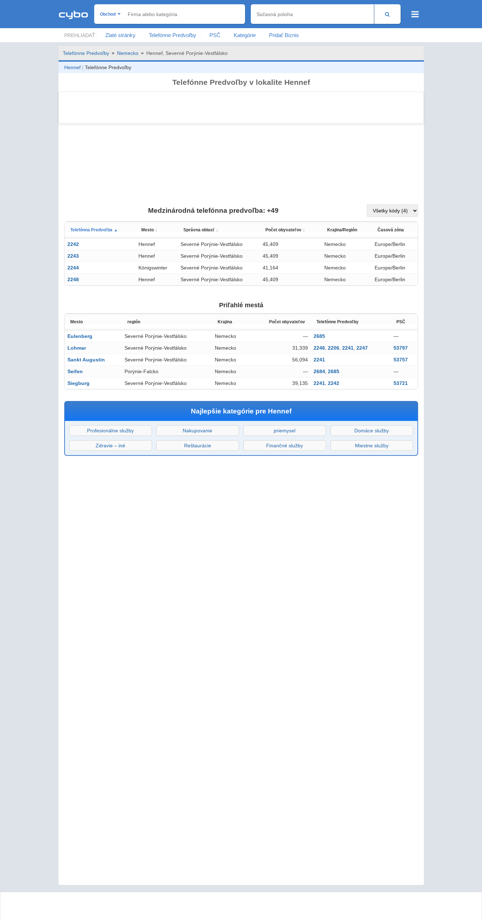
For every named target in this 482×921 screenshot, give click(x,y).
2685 (319, 336)
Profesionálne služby (110, 430)
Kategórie (245, 35)
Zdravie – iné (110, 445)
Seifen (75, 371)
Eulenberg (79, 336)
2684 (319, 371)
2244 (73, 268)
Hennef (72, 67)
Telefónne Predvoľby (172, 35)
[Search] (387, 14)
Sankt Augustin (86, 359)
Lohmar (76, 348)
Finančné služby (284, 445)
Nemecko (127, 53)
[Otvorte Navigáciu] (415, 14)
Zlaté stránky (120, 35)
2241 (348, 348)
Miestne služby (372, 445)
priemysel (284, 430)
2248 (73, 279)
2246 (319, 348)
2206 (333, 348)
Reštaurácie (197, 445)
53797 (401, 348)
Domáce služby (371, 430)
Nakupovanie (197, 430)
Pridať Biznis (284, 35)
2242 (73, 244)
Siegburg (78, 383)
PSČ (214, 35)
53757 (401, 359)
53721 (401, 383)
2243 (73, 256)
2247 (362, 348)
